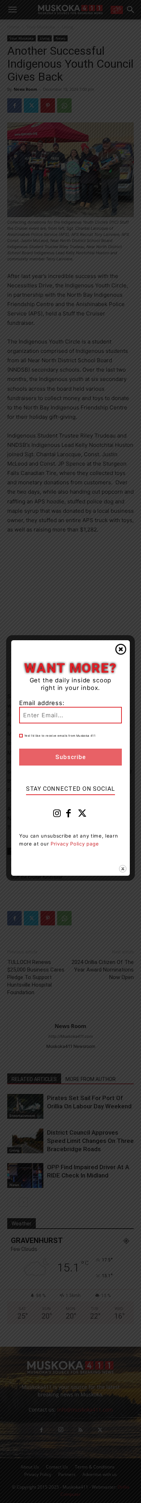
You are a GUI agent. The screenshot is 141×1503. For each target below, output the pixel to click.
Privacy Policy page (75, 844)
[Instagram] (57, 814)
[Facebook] (68, 814)
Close (120, 649)
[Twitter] (82, 814)
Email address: (42, 702)
